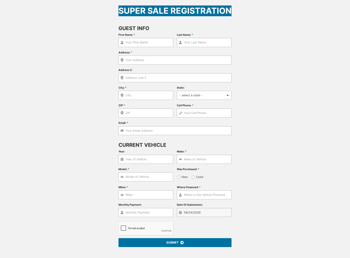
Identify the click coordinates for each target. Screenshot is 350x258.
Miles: (123, 187)
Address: (125, 52)
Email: (123, 122)
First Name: (126, 34)
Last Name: (185, 34)
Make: (181, 151)
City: (122, 87)
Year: (121, 151)
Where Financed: (189, 187)
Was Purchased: (188, 169)
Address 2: (125, 69)
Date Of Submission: (190, 204)
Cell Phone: (185, 105)
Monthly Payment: (130, 204)
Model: (123, 169)
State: (180, 87)
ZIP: (121, 105)
